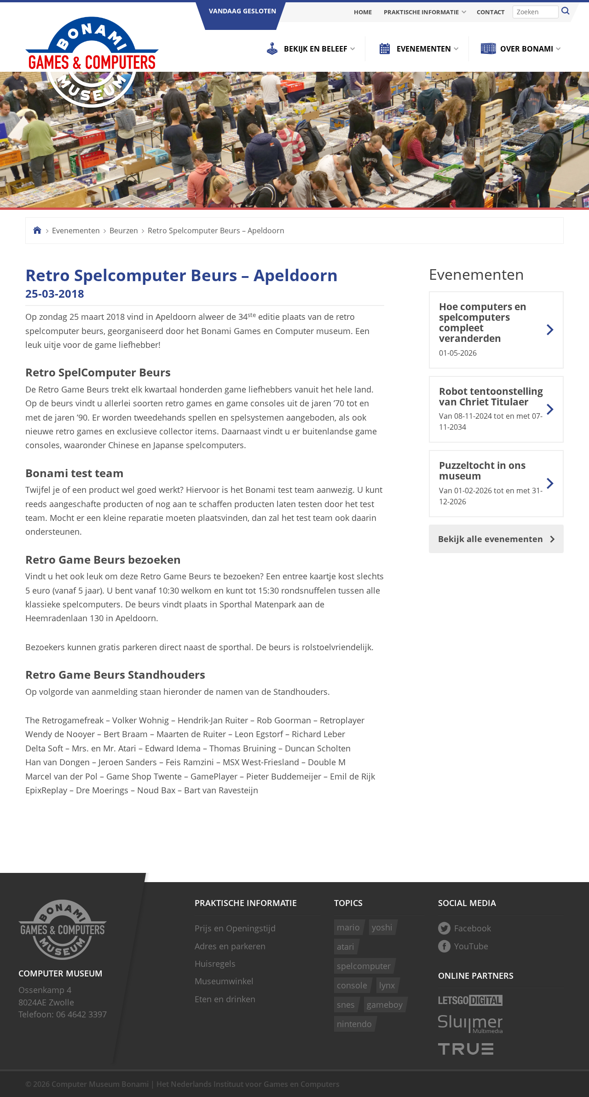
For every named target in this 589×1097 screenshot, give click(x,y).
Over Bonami (526, 49)
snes (346, 1004)
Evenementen (424, 49)
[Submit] (565, 11)
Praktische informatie (421, 12)
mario (348, 927)
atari (345, 946)
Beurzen (124, 230)
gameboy (385, 1004)
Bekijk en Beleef (315, 49)
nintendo (354, 1023)
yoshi (382, 927)
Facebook (472, 928)
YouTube (471, 946)
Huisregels (215, 963)
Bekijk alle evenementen (490, 538)
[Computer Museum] (92, 63)
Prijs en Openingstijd (235, 928)
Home (363, 12)
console (352, 985)
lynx (387, 985)
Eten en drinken (225, 999)
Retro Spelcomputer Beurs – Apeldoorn (216, 230)
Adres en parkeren (230, 946)
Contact (491, 12)
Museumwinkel (224, 981)
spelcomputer (364, 965)
